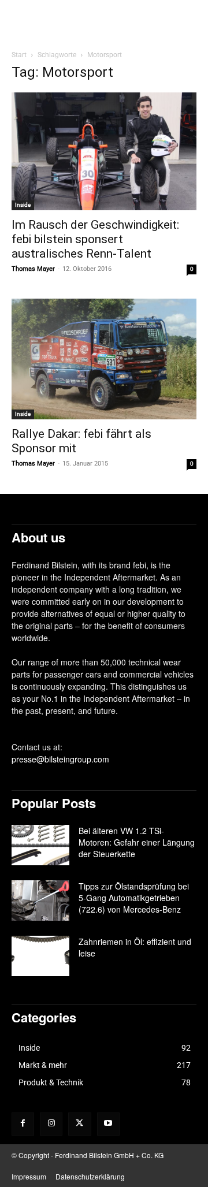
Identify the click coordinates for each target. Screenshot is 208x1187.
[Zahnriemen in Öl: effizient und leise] (40, 956)
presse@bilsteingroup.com (60, 759)
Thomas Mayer (33, 269)
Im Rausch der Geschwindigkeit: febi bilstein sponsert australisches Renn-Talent (95, 239)
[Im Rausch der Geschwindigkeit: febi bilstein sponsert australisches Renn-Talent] (104, 151)
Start (19, 55)
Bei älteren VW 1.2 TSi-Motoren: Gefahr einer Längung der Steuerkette (137, 842)
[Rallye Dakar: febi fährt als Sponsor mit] (104, 359)
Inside (23, 205)
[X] (79, 1123)
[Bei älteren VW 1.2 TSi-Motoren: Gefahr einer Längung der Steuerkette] (40, 845)
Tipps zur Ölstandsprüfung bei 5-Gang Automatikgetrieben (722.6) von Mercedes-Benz (134, 897)
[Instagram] (51, 1123)
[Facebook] (23, 1123)
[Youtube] (108, 1123)
